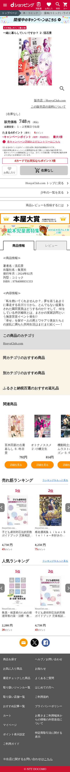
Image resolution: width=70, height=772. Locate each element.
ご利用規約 (42, 696)
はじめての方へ (44, 687)
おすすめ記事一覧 (14, 706)
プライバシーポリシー (48, 706)
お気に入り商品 (12, 668)
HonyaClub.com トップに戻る (44, 183)
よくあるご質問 (44, 678)
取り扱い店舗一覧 (14, 696)
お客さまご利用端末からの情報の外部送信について (48, 719)
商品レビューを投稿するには (45, 205)
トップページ (9, 13)
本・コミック (30, 13)
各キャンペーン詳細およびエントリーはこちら (33, 141)
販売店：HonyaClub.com (50, 100)
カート (7, 715)
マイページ (10, 725)
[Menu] (5, 5)
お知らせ (40, 668)
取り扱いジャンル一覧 (16, 687)
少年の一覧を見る (52, 192)
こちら (48, 759)
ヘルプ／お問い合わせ (48, 659)
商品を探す (10, 659)
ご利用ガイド (11, 743)
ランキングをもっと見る (55, 480)
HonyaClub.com (13, 343)
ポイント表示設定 (14, 734)
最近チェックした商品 (16, 678)
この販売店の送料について (48, 106)
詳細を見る (16, 464)
